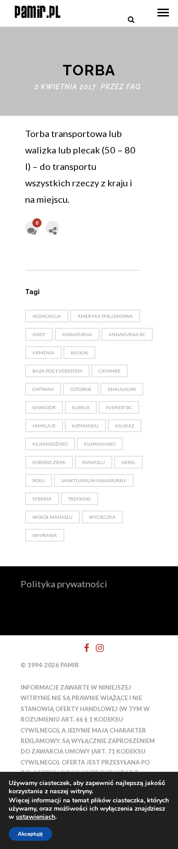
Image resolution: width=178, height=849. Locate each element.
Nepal (128, 462)
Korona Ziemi (49, 462)
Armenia (43, 352)
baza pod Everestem (57, 371)
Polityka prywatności (64, 583)
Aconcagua (46, 316)
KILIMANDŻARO (50, 444)
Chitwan (43, 389)
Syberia (42, 498)
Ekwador (44, 407)
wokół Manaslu (52, 517)
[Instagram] (95, 648)
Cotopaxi (80, 389)
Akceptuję (30, 834)
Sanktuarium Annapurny (93, 480)
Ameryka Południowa (105, 316)
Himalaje (44, 425)
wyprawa (44, 535)
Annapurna (77, 334)
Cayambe (109, 371)
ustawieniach (35, 817)
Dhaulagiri (122, 389)
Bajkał (79, 352)
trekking (79, 498)
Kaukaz (124, 425)
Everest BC (119, 407)
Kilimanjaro (99, 444)
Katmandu (85, 425)
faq (133, 86)
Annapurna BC (127, 334)
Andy (39, 334)
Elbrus (80, 407)
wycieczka (102, 517)
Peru (38, 480)
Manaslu (93, 462)
